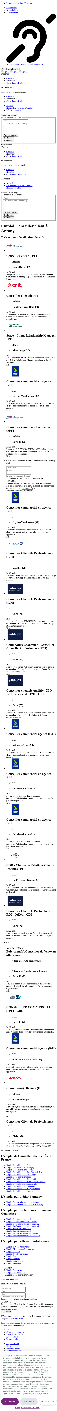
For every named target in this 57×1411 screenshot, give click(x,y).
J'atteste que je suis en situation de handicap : (25, 478)
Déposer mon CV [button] (13, 110)
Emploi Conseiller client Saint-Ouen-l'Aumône (25, 1181)
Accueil (9, 105)
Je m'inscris (6, 1311)
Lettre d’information (14, 1334)
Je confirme (27, 491)
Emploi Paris (11, 1256)
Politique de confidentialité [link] (27, 1407)
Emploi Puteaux (13, 1258)
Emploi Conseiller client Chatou (19, 1170)
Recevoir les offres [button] (14, 491)
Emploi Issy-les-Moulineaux (18, 1247)
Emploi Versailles (13, 1263)
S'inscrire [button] (5, 74)
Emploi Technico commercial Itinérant (22, 1233)
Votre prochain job (9, 115)
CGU (8, 1346)
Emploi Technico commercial (18, 1231)
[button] (10, 78)
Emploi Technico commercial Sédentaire (23, 1236)
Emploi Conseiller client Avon (19, 1165)
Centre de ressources (15, 1332)
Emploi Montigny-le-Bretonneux (20, 1249)
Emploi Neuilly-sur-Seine (17, 1254)
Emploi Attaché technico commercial (21, 1221)
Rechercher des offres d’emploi (19, 108)
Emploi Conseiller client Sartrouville (21, 1184)
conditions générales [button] (45, 1304)
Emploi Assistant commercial (18, 1219)
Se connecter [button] (6, 87)
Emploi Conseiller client (16, 1272)
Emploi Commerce (14, 1270)
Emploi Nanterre (13, 1251)
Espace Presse (12, 1337)
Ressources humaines (15, 1339)
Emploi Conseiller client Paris (18, 1177)
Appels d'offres (12, 1343)
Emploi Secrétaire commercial (18, 1228)
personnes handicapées (13, 1318)
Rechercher (8, 141)
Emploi (9, 1268)
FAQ (8, 1330)
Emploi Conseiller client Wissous (20, 1191)
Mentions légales (13, 1348)
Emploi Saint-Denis (14, 1261)
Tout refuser (28, 1402)
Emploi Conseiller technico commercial (22, 1224)
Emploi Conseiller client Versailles (20, 1186)
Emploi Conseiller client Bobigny (20, 1167)
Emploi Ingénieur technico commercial (22, 1226)
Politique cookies (13, 1351)
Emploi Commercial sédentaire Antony (22, 1202)
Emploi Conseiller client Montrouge (21, 1174)
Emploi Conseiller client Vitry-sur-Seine (23, 1189)
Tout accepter (10, 1402)
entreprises (5, 1325)
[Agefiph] (14, 71)
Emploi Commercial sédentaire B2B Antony (24, 1204)
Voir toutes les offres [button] (9, 1150)
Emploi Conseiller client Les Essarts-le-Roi (24, 1172)
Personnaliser (47, 1402)
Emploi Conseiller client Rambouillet (21, 1179)
